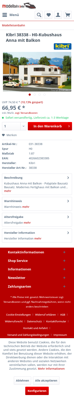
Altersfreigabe (13, 217)
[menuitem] (10, 15)
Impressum (60, 335)
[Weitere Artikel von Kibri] (62, 46)
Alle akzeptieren (46, 380)
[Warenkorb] (68, 15)
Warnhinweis (13, 201)
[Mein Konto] (58, 15)
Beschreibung (13, 177)
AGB (62, 314)
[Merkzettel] (48, 15)
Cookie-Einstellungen (18, 314)
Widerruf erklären (45, 314)
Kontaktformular (56, 321)
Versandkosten (12, 301)
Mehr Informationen (51, 368)
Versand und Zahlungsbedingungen (28, 335)
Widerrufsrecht (14, 321)
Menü (14, 14)
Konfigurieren (37, 391)
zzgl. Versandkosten (26, 113)
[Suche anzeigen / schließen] (39, 15)
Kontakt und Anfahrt (35, 328)
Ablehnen (22, 380)
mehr (7, 191)
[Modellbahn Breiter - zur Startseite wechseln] (19, 5)
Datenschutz (34, 321)
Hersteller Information (19, 233)
